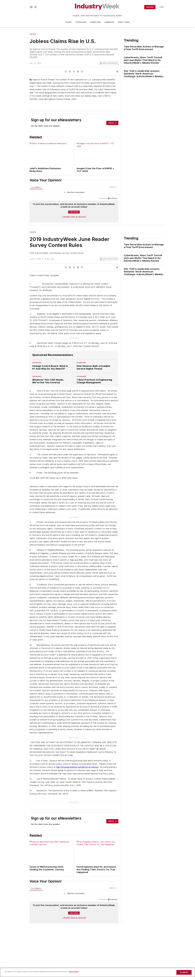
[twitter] (74, 71)
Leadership (109, 22)
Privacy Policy (73, 971)
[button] (31, 7)
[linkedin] (70, 71)
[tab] (36, 187)
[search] (35, 7)
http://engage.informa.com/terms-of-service (77, 767)
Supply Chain (123, 22)
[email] (82, 71)
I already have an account (74, 216)
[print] (117, 71)
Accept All (184, 972)
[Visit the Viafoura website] (112, 198)
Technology (81, 22)
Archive (33, 34)
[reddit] (78, 71)
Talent (68, 22)
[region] (74, 193)
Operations (95, 22)
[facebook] (66, 71)
